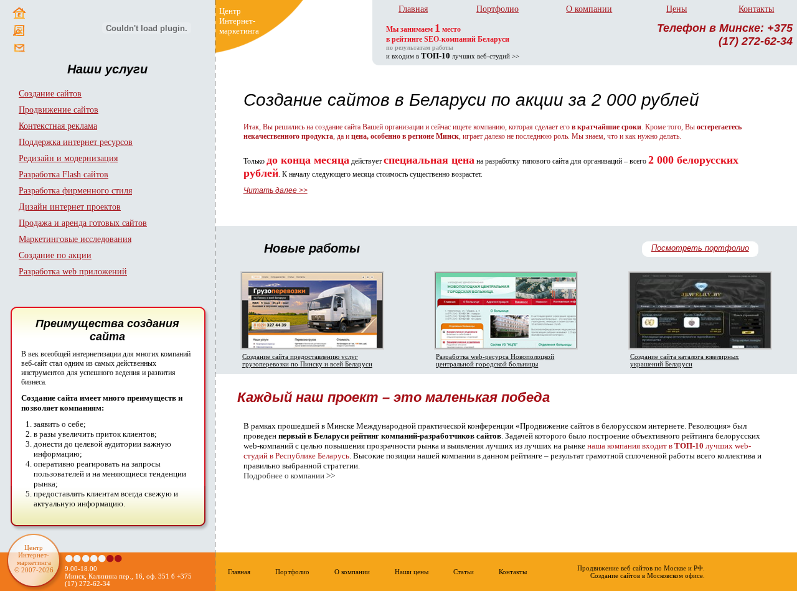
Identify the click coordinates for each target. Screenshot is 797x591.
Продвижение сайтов (58, 109)
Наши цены (411, 571)
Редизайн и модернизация (68, 158)
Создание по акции (55, 255)
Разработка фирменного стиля (75, 190)
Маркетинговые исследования (75, 239)
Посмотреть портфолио (700, 248)
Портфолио (497, 9)
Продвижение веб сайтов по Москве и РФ (640, 568)
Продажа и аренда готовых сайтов (83, 223)
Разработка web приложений (73, 271)
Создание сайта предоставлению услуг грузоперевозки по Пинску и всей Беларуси (307, 360)
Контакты (756, 9)
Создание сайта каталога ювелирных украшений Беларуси (684, 360)
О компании (589, 9)
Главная (413, 9)
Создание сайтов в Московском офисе (646, 575)
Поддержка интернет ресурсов (76, 142)
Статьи (463, 571)
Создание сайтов (50, 93)
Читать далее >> (275, 190)
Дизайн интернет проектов (70, 207)
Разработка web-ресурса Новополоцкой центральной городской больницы (495, 360)
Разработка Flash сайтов (63, 174)
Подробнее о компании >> (289, 475)
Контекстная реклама (58, 126)
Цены (676, 9)
